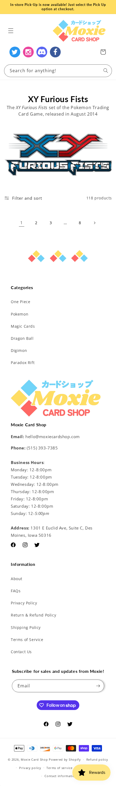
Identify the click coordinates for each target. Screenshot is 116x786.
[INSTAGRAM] (28, 52)
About (16, 578)
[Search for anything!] (106, 71)
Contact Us (21, 651)
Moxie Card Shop (34, 759)
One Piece (20, 301)
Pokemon (19, 314)
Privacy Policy (24, 602)
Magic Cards (23, 326)
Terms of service (59, 768)
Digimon (19, 350)
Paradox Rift (23, 362)
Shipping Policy (26, 627)
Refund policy (97, 759)
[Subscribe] (98, 686)
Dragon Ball (22, 338)
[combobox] (58, 71)
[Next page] (94, 223)
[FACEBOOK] (55, 52)
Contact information (61, 776)
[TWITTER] (14, 52)
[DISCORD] (41, 52)
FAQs (16, 590)
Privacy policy (30, 768)
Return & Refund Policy (33, 615)
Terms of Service (27, 639)
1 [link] (21, 222)
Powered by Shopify (65, 759)
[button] (11, 31)
